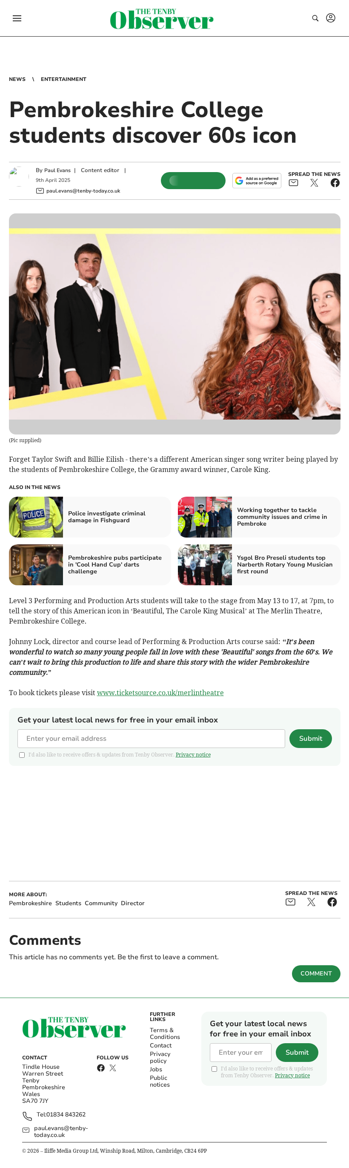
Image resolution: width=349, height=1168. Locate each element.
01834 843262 (66, 1115)
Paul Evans (57, 170)
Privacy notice (193, 754)
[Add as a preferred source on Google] (256, 180)
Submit (310, 738)
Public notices (160, 1081)
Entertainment (63, 79)
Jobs (156, 1069)
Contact (161, 1045)
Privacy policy (160, 1057)
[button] (17, 18)
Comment (316, 973)
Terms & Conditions (165, 1033)
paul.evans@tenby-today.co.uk (61, 1132)
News (17, 79)
